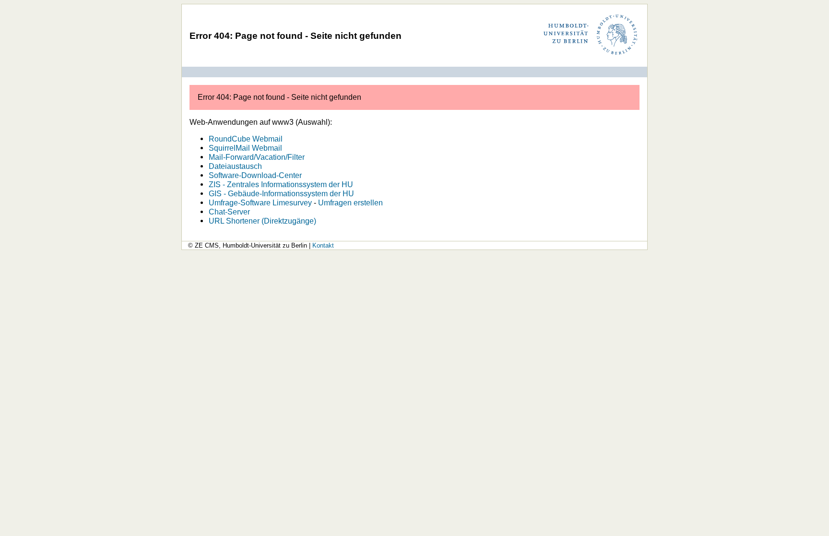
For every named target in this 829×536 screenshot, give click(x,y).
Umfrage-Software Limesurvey (260, 202)
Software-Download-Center (255, 175)
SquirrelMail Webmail (245, 147)
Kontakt (323, 245)
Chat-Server (229, 211)
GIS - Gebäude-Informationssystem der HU (281, 193)
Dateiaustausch (235, 166)
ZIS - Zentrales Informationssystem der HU (281, 184)
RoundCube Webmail (246, 138)
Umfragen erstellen (350, 202)
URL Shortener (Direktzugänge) (262, 220)
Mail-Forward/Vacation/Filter (257, 157)
